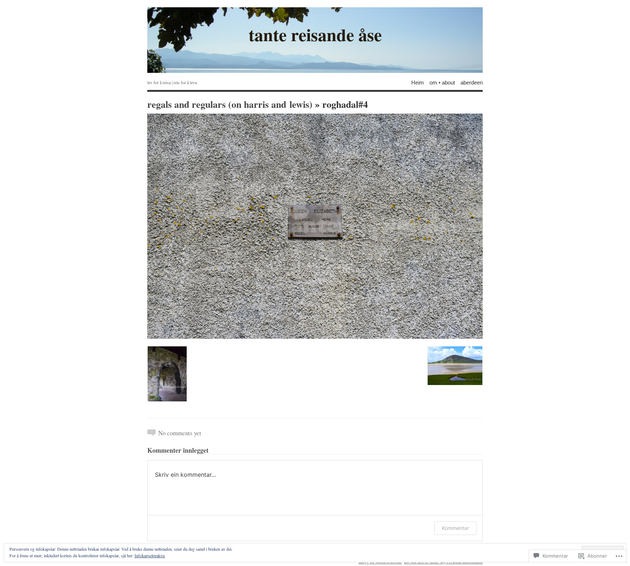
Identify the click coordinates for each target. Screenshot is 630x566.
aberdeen (471, 82)
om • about (442, 82)
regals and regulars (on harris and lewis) (229, 104)
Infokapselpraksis (150, 555)
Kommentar (455, 528)
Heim (417, 82)
